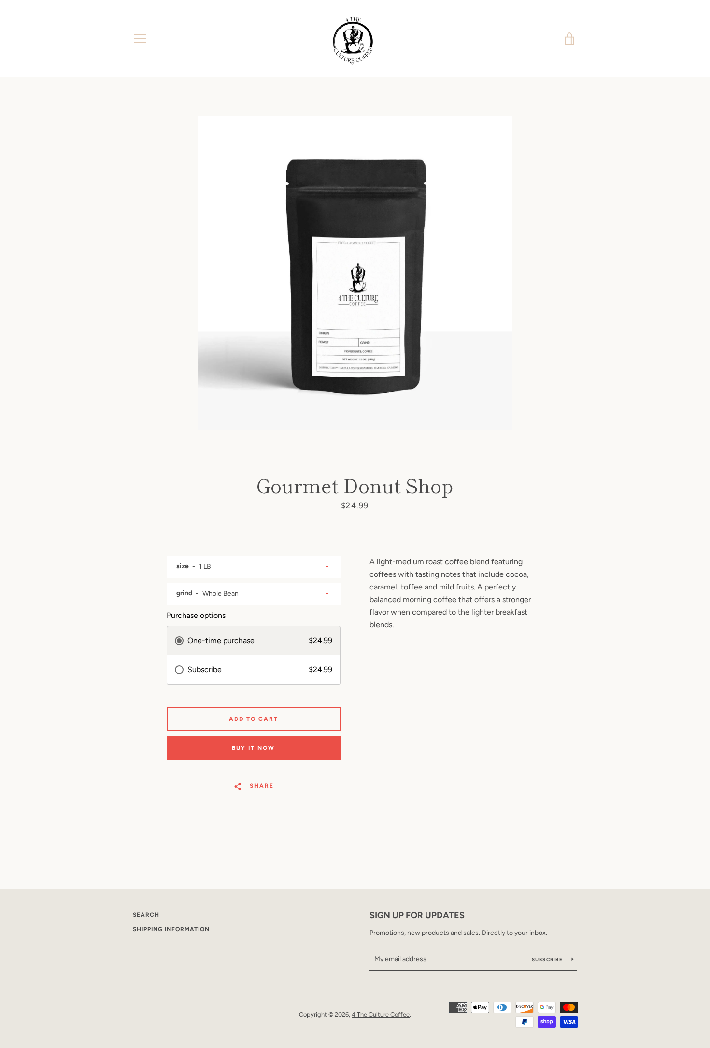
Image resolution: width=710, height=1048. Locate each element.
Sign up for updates (417, 915)
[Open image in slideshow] (355, 273)
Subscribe (548, 959)
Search (146, 914)
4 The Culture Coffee (381, 1014)
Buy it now (253, 748)
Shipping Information (171, 929)
